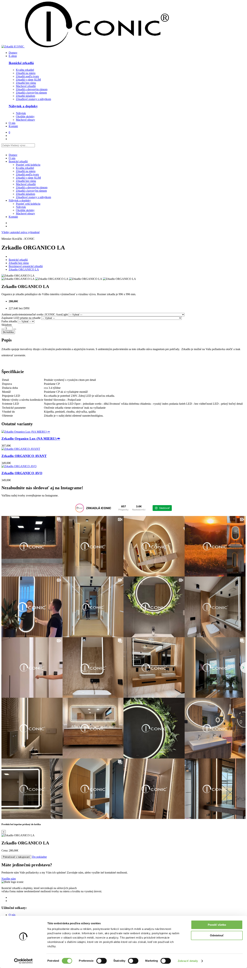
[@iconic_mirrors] (79, 508)
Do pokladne (39, 856)
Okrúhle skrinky (25, 116)
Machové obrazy (25, 119)
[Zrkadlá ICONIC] (85, 46)
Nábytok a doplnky (23, 106)
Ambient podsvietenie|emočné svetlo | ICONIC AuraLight (34, 314)
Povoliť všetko (217, 924)
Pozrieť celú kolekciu (28, 164)
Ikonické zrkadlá (21, 63)
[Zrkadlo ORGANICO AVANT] (123, 449)
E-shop (13, 55)
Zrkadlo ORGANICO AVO (21, 473)
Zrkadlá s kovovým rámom (31, 92)
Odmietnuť (217, 935)
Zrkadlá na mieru (25, 73)
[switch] (101, 961)
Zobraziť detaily (188, 960)
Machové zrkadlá (26, 86)
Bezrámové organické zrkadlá (26, 266)
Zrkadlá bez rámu (26, 82)
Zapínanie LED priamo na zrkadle (21, 317)
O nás (12, 122)
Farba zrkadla (9, 321)
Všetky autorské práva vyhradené (20, 232)
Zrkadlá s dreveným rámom (31, 89)
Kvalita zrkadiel (25, 69)
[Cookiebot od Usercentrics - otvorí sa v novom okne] (23, 961)
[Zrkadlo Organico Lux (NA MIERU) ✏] (123, 431)
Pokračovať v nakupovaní (16, 857)
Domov (13, 52)
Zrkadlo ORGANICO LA (24, 269)
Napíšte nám (8, 878)
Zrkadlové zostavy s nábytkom (33, 99)
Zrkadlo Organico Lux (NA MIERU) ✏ (30, 438)
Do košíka (8, 332)
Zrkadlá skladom (25, 95)
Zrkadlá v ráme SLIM (28, 79)
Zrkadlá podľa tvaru (27, 76)
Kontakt (13, 126)
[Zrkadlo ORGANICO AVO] (123, 466)
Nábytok (21, 113)
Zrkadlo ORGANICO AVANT (24, 456)
